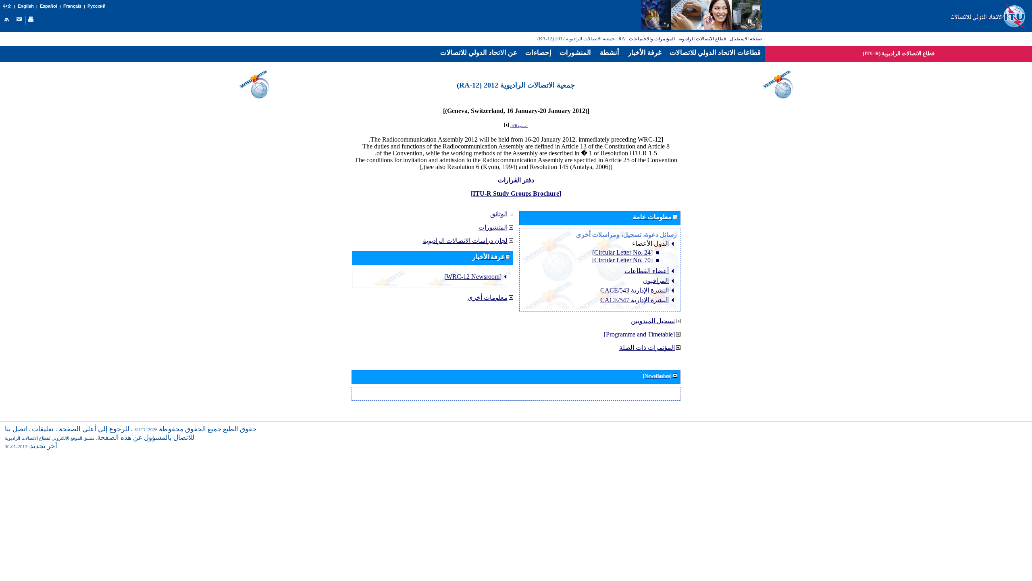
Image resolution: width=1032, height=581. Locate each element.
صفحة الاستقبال (746, 39)
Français (72, 6)
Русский (96, 6)
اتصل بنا (16, 429)
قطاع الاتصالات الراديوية (702, 39)
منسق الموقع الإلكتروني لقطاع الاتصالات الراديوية (50, 438)
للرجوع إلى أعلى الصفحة (94, 429)
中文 (7, 6)
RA (621, 39)
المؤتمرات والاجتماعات (652, 39)
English (26, 6)
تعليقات (43, 429)
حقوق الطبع (240, 429)
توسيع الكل (519, 126)
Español (48, 6)
